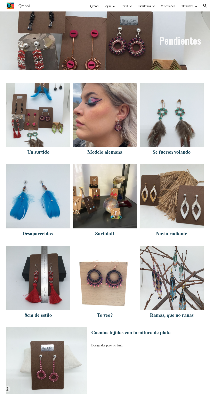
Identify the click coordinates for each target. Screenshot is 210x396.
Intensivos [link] (186, 6)
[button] (205, 6)
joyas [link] (108, 6)
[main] (180, 40)
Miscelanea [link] (168, 6)
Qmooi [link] (94, 6)
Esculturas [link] (144, 6)
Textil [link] (124, 6)
